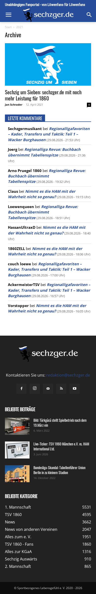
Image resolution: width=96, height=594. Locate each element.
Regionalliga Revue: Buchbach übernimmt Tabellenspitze (46, 176)
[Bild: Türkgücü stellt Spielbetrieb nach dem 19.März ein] (17, 426)
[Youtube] (75, 389)
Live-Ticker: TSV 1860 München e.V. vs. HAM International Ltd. (61, 446)
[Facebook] (21, 389)
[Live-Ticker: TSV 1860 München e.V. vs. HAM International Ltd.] (17, 450)
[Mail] (48, 389)
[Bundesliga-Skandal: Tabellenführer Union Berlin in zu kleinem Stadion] (17, 473)
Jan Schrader (13, 104)
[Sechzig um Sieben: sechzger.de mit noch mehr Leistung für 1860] (48, 64)
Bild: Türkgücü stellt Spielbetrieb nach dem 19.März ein (60, 423)
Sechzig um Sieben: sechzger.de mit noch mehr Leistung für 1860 (43, 95)
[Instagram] (35, 389)
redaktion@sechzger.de (68, 375)
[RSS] (61, 389)
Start (8, 27)
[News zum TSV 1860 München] (48, 15)
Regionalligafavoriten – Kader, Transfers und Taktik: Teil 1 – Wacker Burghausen (49, 134)
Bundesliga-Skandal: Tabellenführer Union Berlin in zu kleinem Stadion (59, 470)
